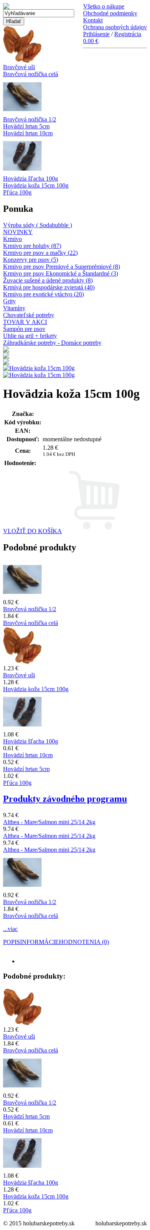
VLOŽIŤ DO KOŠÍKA (32, 531)
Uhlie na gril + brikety (30, 335)
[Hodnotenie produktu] (41, 463)
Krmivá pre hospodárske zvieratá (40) (49, 287)
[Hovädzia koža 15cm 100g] (39, 375)
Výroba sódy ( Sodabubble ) (37, 225)
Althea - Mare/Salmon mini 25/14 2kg (49, 822)
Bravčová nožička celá (30, 74)
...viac (10, 929)
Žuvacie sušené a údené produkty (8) (48, 280)
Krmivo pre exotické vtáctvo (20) (43, 294)
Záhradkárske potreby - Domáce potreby (52, 342)
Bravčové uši (19, 67)
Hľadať (13, 21)
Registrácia (127, 34)
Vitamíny (14, 308)
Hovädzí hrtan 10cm (28, 133)
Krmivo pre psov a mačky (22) (40, 252)
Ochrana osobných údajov (115, 27)
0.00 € (90, 41)
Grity (9, 301)
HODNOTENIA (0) (84, 942)
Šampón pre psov (24, 329)
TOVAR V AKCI (25, 322)
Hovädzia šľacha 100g (30, 178)
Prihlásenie (96, 34)
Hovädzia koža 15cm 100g (35, 185)
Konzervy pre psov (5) (30, 259)
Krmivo (12, 239)
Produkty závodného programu (65, 799)
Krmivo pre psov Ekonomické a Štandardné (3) (60, 273)
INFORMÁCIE (39, 942)
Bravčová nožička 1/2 (29, 119)
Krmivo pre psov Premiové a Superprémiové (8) (61, 266)
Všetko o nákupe (103, 6)
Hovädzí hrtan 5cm (26, 126)
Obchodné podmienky (110, 13)
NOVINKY (18, 232)
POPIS (11, 942)
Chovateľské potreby (28, 315)
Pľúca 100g (17, 192)
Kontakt (93, 20)
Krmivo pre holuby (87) (32, 246)
